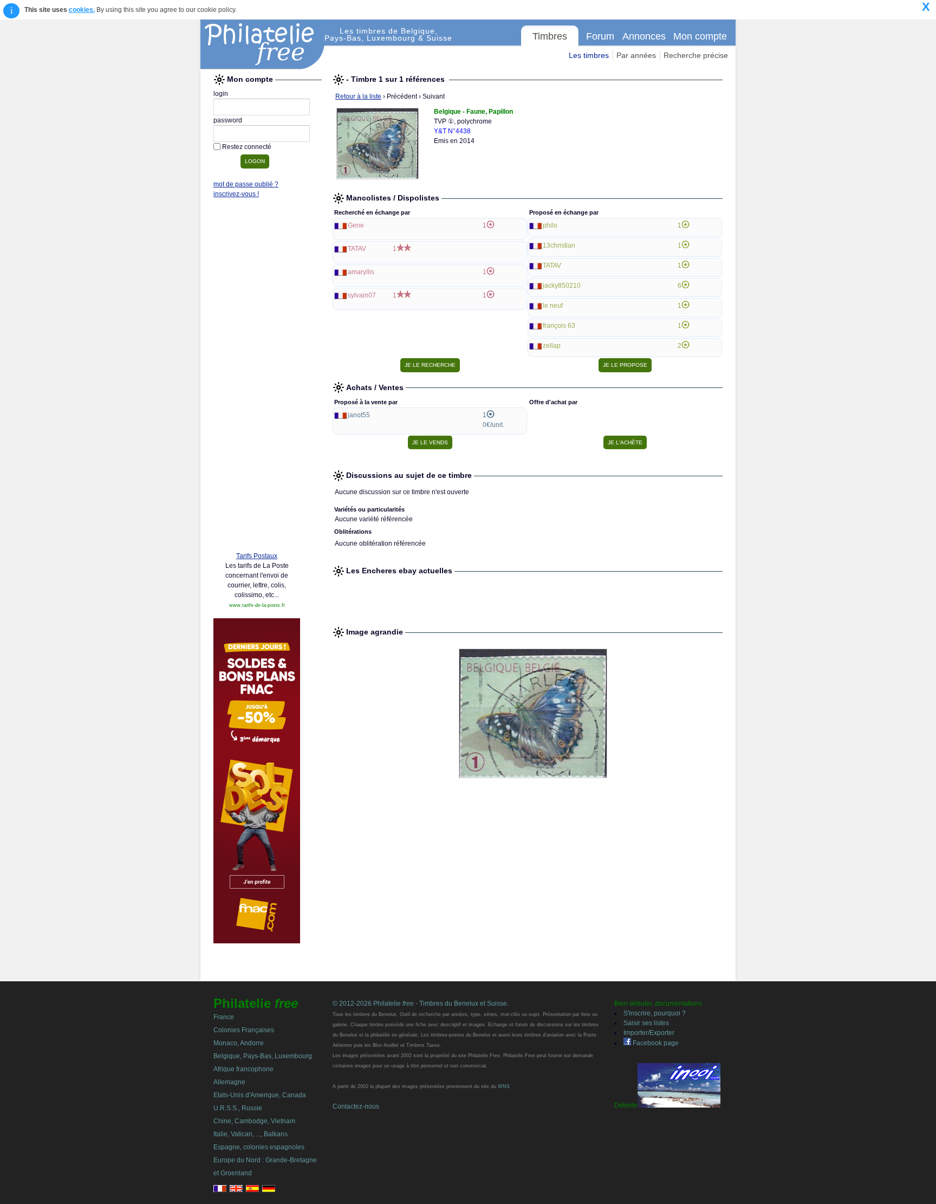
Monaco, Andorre (238, 1043)
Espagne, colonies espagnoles (258, 1147)
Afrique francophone (243, 1069)
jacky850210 (562, 285)
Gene (356, 225)
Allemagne (229, 1082)
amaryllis (361, 272)
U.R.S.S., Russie (237, 1108)
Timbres (549, 36)
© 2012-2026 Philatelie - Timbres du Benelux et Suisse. (421, 1003)
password (227, 120)
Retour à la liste (358, 96)
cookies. (82, 10)
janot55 (359, 415)
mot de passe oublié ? (245, 184)
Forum (600, 36)
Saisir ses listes (646, 1023)
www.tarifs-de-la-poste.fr (257, 605)
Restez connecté (246, 147)
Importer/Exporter (648, 1033)
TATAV (357, 249)
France (223, 1017)
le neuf (553, 305)
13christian (559, 245)
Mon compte (700, 36)
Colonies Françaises (243, 1030)
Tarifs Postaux (256, 556)
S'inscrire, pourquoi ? (654, 1013)
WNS (504, 1086)
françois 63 (559, 325)
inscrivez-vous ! (236, 194)
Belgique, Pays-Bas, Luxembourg (262, 1056)
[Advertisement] (256, 377)
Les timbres (589, 55)
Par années (636, 55)
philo (550, 225)
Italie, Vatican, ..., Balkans (250, 1134)
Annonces (644, 36)
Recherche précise (696, 55)
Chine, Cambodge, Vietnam (254, 1121)
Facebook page (655, 1043)
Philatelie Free (262, 44)
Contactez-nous (356, 1106)
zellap (552, 345)
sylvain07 (362, 295)
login (220, 94)
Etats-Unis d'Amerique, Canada (259, 1095)
